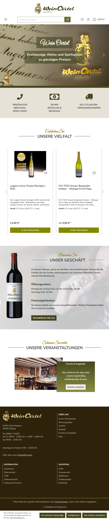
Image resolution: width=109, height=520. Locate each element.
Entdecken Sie (54, 131)
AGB (6, 475)
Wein (61, 468)
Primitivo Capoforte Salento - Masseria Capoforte (75, 187)
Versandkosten (61, 501)
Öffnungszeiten (65, 422)
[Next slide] (104, 55)
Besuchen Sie (67, 255)
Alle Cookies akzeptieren (94, 515)
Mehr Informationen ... (17, 518)
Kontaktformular (25, 455)
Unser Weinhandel (67, 418)
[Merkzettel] (82, 19)
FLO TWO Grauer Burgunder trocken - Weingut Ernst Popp (26, 187)
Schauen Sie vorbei (54, 342)
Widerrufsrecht (11, 479)
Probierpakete (65, 479)
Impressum (9, 468)
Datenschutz (9, 472)
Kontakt (62, 429)
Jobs (60, 436)
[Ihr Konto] (88, 19)
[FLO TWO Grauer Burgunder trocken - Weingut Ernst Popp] (30, 164)
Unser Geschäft (67, 260)
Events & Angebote (67, 433)
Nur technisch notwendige (52, 515)
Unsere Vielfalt (54, 136)
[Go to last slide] (5, 55)
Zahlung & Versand (12, 483)
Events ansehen (76, 387)
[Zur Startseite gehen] (54, 8)
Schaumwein (64, 472)
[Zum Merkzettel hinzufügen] (45, 173)
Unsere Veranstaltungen (54, 348)
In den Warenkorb (30, 230)
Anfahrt (62, 425)
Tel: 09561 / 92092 (11, 433)
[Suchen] (67, 19)
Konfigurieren (73, 515)
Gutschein (63, 483)
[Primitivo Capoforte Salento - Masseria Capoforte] (79, 164)
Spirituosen (63, 475)
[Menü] (6, 19)
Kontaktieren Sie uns (44, 317)
